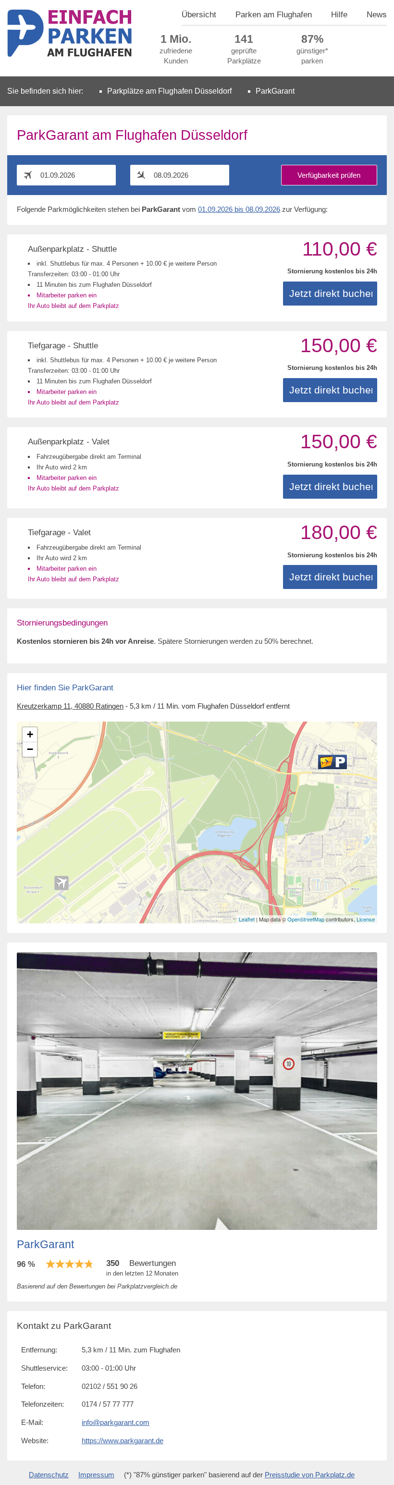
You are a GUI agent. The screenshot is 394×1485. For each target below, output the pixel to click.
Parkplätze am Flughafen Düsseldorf (169, 91)
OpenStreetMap (305, 919)
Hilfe (339, 14)
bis (239, 209)
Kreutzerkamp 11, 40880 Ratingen (70, 706)
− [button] (30, 749)
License (366, 919)
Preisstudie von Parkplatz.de (310, 1475)
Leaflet (247, 919)
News (377, 14)
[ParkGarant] (332, 762)
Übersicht (199, 14)
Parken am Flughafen (273, 14)
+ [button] (30, 734)
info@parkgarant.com (115, 1422)
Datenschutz (49, 1475)
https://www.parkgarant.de (122, 1441)
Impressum (96, 1475)
